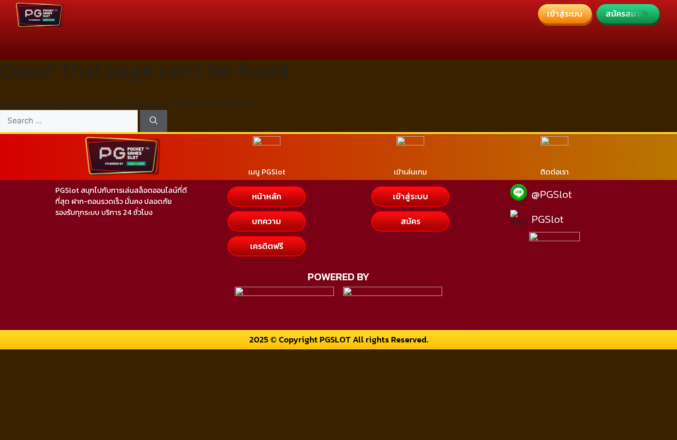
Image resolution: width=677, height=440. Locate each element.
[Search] (153, 121)
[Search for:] (70, 120)
